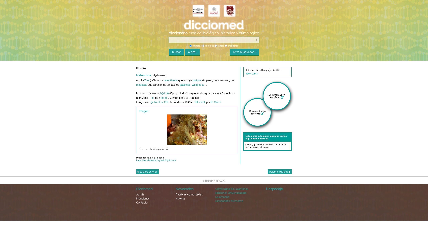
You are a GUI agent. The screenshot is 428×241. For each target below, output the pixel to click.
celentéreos (171, 80)
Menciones (143, 198)
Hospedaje (274, 189)
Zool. (147, 80)
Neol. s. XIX (161, 102)
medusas (141, 84)
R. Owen (216, 102)
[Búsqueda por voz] (256, 39)
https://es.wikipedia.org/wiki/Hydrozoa (156, 160)
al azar (192, 52)
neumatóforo (251, 147)
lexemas (209, 45)
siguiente (279, 171)
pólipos (197, 80)
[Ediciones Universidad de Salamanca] (198, 11)
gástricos (185, 84)
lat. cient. (200, 102)
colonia (248, 144)
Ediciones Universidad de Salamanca (230, 194)
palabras (197, 45)
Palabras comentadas (189, 194)
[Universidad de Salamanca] (214, 11)
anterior (148, 171)
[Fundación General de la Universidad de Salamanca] (229, 11)
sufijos (220, 45)
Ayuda (140, 194)
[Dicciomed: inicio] (214, 25)
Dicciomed (144, 189)
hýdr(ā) (164, 93)
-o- (152, 97)
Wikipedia (198, 84)
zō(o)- (164, 97)
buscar (176, 52)
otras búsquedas (244, 52)
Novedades (185, 189)
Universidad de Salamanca (231, 188)
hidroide (269, 144)
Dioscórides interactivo (229, 201)
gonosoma (259, 144)
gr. (152, 102)
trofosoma (264, 147)
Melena (180, 198)
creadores (232, 45)
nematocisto (280, 144)
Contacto (142, 202)
